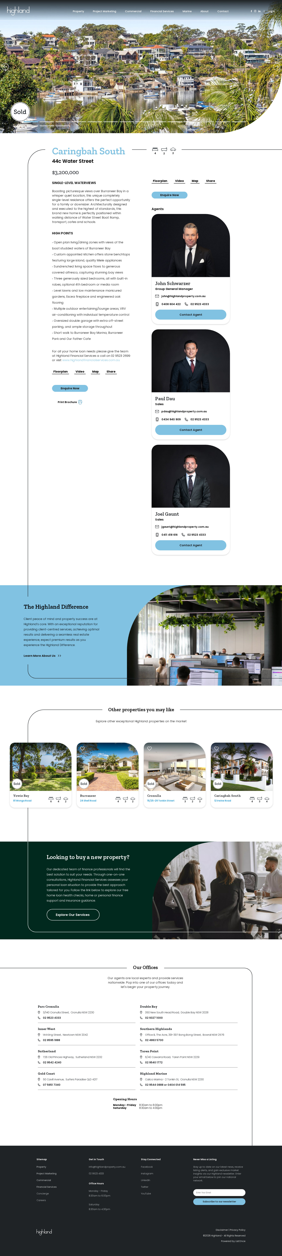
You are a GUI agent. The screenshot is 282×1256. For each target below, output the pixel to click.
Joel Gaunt (167, 514)
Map (95, 372)
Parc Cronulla (48, 1006)
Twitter (144, 1187)
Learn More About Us (40, 656)
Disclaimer (222, 1230)
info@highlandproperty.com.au (107, 1166)
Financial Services (162, 11)
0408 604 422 (171, 304)
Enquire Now (70, 388)
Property (78, 11)
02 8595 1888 (51, 1040)
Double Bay (148, 1006)
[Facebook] (251, 11)
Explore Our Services (73, 914)
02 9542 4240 (52, 1062)
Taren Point (149, 1051)
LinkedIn (145, 1180)
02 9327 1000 (154, 1018)
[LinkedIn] (259, 11)
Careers (41, 1200)
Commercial (133, 11)
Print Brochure (68, 402)
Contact (223, 11)
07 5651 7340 (51, 1085)
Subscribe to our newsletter (219, 1201)
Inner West (46, 1029)
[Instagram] (255, 11)
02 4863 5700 (154, 1040)
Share (111, 372)
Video (80, 372)
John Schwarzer (172, 283)
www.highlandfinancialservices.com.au (91, 360)
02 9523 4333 (199, 304)
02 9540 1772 (154, 1062)
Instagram (147, 1173)
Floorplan (60, 372)
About (204, 11)
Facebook (147, 1166)
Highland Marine (153, 1073)
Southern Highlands (156, 1029)
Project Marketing (104, 11)
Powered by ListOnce (233, 1241)
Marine (187, 11)
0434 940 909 (171, 419)
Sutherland (47, 1051)
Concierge (43, 1193)
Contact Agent (191, 315)
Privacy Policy (237, 1230)
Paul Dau (165, 399)
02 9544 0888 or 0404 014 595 (165, 1085)
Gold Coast (46, 1073)
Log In (271, 11)
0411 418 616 (170, 535)
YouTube (146, 1193)
